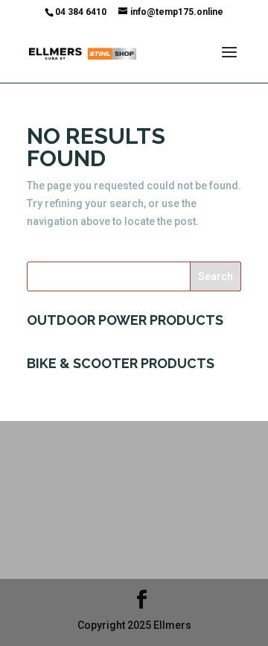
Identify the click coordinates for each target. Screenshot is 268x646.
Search (215, 276)
